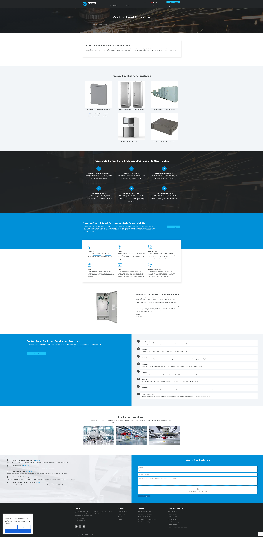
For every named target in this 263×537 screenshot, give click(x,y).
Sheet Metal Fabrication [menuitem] (113, 6)
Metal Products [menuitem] (143, 6)
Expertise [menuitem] (156, 6)
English (155, 2)
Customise (11, 527)
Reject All (24, 527)
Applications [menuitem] (129, 6)
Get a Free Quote (144, 496)
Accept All (17, 531)
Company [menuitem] (167, 6)
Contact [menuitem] (178, 6)
